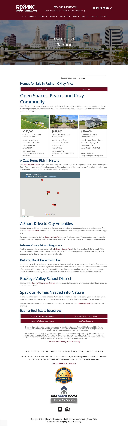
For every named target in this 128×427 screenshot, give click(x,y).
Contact (104, 16)
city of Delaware (33, 230)
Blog (81, 351)
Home (24, 16)
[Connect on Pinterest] (101, 9)
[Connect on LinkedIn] (104, 9)
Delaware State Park (53, 237)
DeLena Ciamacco (65, 7)
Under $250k (42, 89)
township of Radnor (31, 164)
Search (36, 351)
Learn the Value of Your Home (42, 321)
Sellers (53, 351)
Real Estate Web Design (56, 421)
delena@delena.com (85, 303)
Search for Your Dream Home (86, 316)
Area (75, 351)
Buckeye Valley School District (43, 283)
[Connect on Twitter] (94, 9)
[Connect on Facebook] (97, 9)
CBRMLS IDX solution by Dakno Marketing (64, 341)
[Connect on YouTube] (107, 9)
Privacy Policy (92, 419)
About (89, 351)
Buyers (44, 351)
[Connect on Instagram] (111, 9)
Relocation (65, 351)
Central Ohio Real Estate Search (64, 363)
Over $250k (86, 89)
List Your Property (86, 321)
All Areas (82, 78)
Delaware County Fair (62, 249)
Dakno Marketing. (74, 421)
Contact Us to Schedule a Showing (42, 316)
